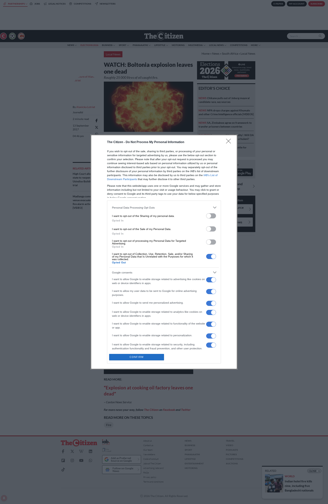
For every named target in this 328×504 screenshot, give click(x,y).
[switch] (211, 215)
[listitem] (164, 207)
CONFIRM (137, 357)
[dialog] (164, 252)
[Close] (229, 142)
